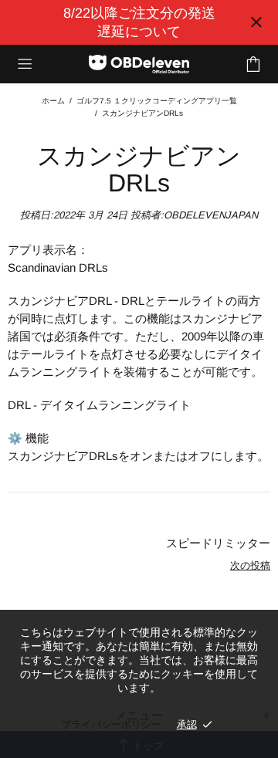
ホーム (53, 100)
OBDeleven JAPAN (139, 64)
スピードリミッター (218, 543)
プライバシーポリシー (111, 724)
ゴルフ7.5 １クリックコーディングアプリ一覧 (156, 100)
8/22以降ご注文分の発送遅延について (139, 22)
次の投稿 (250, 565)
